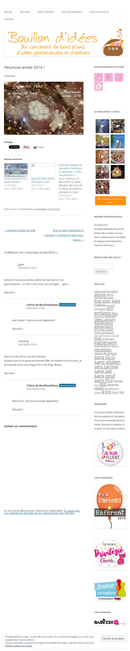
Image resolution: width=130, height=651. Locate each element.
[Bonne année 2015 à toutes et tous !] (16, 170)
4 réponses (9, 75)
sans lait (103, 371)
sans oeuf (104, 375)
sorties (118, 381)
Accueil (8, 12)
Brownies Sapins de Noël (19, 230)
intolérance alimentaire (103, 324)
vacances (113, 384)
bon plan (102, 301)
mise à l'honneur (102, 335)
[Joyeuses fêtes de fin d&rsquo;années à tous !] (43, 170)
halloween (110, 316)
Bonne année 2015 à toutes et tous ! (15, 180)
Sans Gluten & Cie (99, 12)
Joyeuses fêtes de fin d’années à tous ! (43, 180)
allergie (100, 294)
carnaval (110, 305)
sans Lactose (106, 366)
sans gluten (107, 361)
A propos (9, 19)
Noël (98, 338)
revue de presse (105, 353)
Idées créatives (46, 12)
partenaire (105, 342)
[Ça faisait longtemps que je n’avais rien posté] (103, 126)
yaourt (97, 392)
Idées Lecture (104, 319)
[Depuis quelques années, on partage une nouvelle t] (118, 172)
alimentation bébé (106, 291)
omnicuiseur (108, 338)
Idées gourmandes (72, 12)
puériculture (102, 346)
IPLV (97, 330)
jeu (103, 330)
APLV (109, 295)
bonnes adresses (104, 297)
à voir (115, 392)
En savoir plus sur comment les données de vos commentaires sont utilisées (42, 512)
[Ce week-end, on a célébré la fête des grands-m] (118, 157)
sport (96, 385)
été (121, 392)
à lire (106, 391)
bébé (116, 301)
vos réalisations (111, 388)
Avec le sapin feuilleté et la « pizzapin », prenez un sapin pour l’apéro (63, 235)
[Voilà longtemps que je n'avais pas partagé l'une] (103, 157)
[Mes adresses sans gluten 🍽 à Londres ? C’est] (118, 141)
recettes (103, 349)
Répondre (9, 292)
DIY (110, 308)
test (103, 384)
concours (100, 309)
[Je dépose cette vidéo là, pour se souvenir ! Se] (103, 141)
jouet (110, 329)
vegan (99, 388)
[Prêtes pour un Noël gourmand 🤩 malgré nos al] (118, 126)
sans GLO (104, 357)
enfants (102, 313)
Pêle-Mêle (25, 12)
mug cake (115, 335)
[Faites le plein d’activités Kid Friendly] (110, 527)
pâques (114, 345)
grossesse (99, 316)
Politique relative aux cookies (18, 645)
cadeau (100, 305)
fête (115, 313)
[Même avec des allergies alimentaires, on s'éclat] (103, 172)
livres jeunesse (104, 333)
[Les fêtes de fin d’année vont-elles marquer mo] (103, 187)
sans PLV (103, 380)
